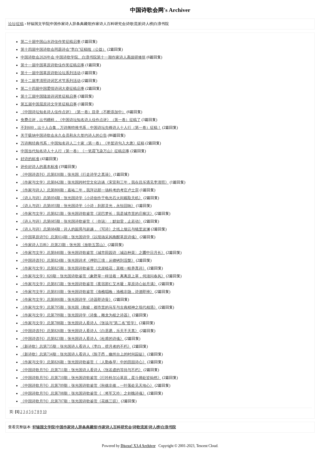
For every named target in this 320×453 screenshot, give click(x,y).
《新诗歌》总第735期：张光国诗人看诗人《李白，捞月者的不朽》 (76, 346)
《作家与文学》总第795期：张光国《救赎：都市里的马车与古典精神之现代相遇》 (89, 307)
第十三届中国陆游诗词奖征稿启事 (49, 96)
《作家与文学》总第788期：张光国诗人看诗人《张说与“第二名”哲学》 (79, 323)
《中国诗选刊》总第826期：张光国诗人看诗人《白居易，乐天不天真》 (80, 331)
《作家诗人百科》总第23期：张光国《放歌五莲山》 (64, 245)
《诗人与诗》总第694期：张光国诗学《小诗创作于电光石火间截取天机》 (81, 198)
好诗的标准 (30, 159)
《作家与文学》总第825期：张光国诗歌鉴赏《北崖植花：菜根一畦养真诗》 (83, 268)
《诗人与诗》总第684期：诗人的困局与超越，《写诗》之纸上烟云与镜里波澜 (85, 229)
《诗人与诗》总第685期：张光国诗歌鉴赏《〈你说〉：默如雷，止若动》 (81, 221)
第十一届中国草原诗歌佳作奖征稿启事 (52, 65)
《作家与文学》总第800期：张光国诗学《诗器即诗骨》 (66, 299)
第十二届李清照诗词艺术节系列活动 (51, 80)
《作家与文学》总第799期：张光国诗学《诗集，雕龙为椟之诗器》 (76, 315)
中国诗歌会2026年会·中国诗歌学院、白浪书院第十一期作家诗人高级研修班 (83, 57)
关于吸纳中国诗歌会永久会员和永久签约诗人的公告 (64, 135)
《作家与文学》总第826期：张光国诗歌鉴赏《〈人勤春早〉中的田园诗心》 (83, 362)
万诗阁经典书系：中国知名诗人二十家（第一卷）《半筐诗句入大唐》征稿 (82, 143)
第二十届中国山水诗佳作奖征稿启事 (51, 41)
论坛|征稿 (16, 24)
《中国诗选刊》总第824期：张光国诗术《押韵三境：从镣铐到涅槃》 (78, 260)
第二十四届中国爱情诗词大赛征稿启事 (52, 88)
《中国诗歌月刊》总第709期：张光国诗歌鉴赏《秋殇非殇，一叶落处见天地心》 (87, 385)
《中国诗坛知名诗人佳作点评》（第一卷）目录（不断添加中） (73, 112)
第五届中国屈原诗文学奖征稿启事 (49, 104)
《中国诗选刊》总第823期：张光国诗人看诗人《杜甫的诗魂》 (72, 338)
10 (45, 412)
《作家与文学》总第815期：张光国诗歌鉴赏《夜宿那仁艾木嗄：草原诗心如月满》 (89, 284)
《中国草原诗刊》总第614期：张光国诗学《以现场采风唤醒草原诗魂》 (80, 237)
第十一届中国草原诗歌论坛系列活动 (51, 73)
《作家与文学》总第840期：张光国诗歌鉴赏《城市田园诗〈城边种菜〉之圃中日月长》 (93, 252)
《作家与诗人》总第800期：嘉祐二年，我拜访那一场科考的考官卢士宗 (80, 190)
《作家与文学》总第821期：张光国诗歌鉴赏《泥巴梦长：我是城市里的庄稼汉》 (87, 213)
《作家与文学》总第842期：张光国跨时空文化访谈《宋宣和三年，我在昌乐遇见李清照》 (95, 182)
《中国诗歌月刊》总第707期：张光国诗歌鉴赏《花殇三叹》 (70, 401)
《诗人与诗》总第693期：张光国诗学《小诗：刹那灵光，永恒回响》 (78, 206)
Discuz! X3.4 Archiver (138, 446)
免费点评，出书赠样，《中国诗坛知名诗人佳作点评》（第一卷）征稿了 (81, 120)
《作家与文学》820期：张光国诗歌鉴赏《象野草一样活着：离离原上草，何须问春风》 (93, 276)
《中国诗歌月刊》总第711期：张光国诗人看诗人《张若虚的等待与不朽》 (81, 370)
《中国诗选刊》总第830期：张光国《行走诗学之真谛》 (66, 174)
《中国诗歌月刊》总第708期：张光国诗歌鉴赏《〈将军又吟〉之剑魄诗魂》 (83, 393)
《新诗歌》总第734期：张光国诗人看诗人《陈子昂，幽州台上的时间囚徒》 (83, 354)
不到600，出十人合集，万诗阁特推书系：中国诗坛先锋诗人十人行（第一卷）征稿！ (91, 127)
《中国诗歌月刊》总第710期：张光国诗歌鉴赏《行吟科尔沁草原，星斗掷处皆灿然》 (91, 377)
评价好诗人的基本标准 (39, 166)
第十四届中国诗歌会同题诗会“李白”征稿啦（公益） (63, 49)
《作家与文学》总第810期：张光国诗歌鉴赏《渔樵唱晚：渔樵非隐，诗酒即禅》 (87, 291)
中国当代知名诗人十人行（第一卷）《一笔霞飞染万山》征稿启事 (75, 151)
